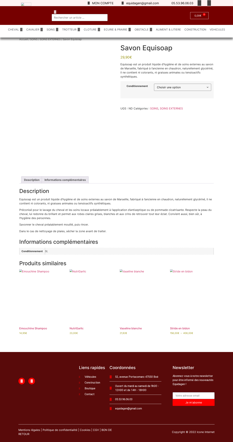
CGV (96, 430)
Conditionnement (137, 86)
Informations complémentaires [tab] (65, 180)
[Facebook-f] (21, 381)
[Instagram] (31, 381)
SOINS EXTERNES (50, 39)
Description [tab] (32, 180)
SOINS (34, 39)
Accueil (23, 39)
